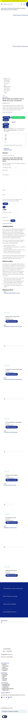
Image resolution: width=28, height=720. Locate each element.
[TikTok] (9, 697)
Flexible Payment (7, 609)
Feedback (4, 675)
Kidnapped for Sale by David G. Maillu (13, 369)
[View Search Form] (21, 4)
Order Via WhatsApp (19, 117)
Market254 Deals (6, 684)
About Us (4, 664)
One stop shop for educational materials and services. (14, 0)
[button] (18, 117)
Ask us (6, 124)
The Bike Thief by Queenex (11, 475)
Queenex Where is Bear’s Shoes (12, 316)
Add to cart (6, 117)
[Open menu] (2, 4)
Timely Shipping (7, 586)
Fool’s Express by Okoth (10, 517)
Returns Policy (6, 593)
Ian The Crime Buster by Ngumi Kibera (13, 422)
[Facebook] (2, 659)
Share (6, 126)
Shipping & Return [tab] (8, 149)
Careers (4, 667)
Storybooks (5, 97)
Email (4, 194)
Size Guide (4, 678)
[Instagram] (6, 659)
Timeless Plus (5, 687)
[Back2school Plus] (9, 4)
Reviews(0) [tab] (6, 148)
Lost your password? (7, 223)
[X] (4, 659)
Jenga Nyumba (5, 685)
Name (4, 190)
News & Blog (5, 668)
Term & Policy (5, 665)
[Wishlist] (5, 313)
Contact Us (4, 670)
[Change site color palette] (4, 716)
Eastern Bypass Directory (8, 688)
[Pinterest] (9, 659)
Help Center (5, 674)
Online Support (6, 601)
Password (5, 217)
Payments (4, 680)
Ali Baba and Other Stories (11, 570)
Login (13, 220)
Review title (5, 170)
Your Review (6, 174)
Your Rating (5, 167)
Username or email (7, 212)
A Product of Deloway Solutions (10, 711)
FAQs (3, 677)
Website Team (5, 690)
